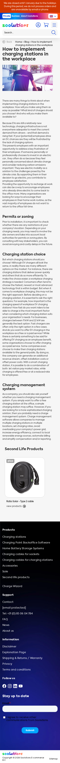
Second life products (15, 577)
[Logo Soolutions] (15, 25)
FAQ (5, 619)
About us (8, 630)
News (5, 625)
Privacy (7, 664)
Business (16, 16)
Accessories (10, 565)
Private (6, 16)
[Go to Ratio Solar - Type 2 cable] (25, 482)
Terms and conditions (16, 669)
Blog (26, 41)
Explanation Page (14, 652)
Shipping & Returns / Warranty (22, 658)
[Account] (38, 24)
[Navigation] (54, 24)
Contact (7, 602)
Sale (5, 571)
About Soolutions (29, 16)
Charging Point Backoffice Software (26, 542)
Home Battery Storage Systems (23, 548)
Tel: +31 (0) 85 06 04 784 (17, 613)
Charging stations (14, 536)
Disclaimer (9, 646)
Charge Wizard (12, 586)
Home (18, 41)
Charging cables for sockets (20, 554)
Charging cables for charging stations (27, 560)
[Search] (54, 32)
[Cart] (46, 24)
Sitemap (53, 759)
